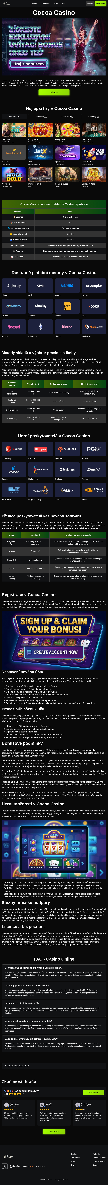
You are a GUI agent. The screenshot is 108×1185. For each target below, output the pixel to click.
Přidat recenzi (93, 1092)
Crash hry (66, 117)
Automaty (92, 117)
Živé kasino (39, 117)
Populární (12, 117)
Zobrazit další (54, 1131)
